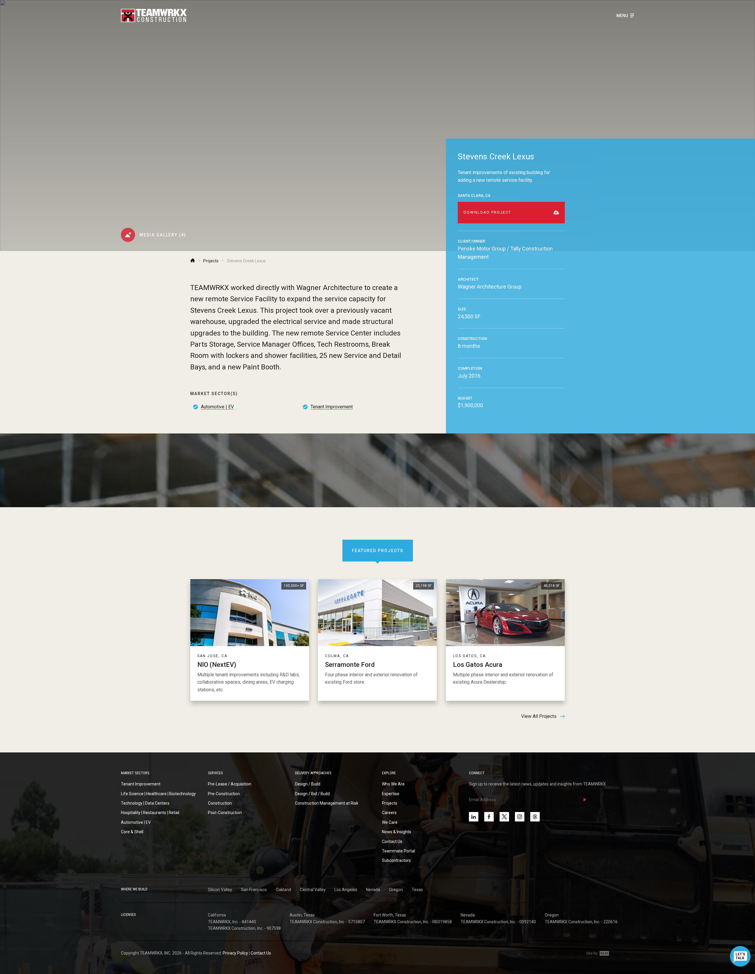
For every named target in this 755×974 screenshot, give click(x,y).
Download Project (487, 212)
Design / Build (307, 784)
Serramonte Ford (350, 664)
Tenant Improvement (332, 406)
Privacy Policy (235, 953)
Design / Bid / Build (312, 793)
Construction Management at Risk (326, 803)
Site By (592, 953)
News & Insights (396, 831)
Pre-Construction (224, 793)
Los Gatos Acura (477, 664)
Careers (389, 812)
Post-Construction (225, 812)
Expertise (390, 793)
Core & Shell (132, 831)
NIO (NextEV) (216, 664)
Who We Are (393, 784)
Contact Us (392, 841)
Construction (220, 803)
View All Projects (539, 716)
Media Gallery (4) (162, 235)
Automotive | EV (217, 406)
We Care (390, 822)
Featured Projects (377, 550)
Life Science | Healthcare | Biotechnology (158, 793)
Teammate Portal (398, 851)
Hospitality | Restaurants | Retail (150, 812)
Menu (622, 15)
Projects (211, 260)
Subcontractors (396, 860)
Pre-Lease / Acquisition (229, 784)
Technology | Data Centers (145, 803)
